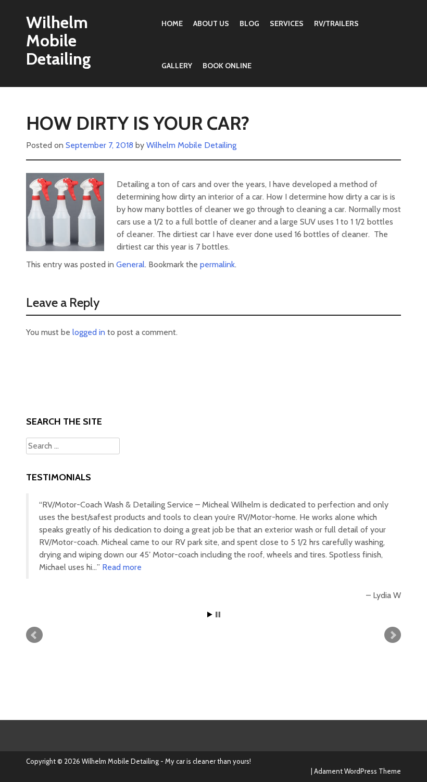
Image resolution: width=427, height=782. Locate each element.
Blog (249, 23)
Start (209, 614)
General (130, 264)
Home (172, 23)
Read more (122, 567)
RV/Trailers (336, 23)
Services (287, 23)
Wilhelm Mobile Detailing (58, 40)
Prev (34, 635)
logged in (88, 332)
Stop (218, 614)
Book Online (227, 65)
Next (392, 635)
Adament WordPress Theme (357, 771)
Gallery (176, 65)
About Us (211, 23)
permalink (217, 264)
